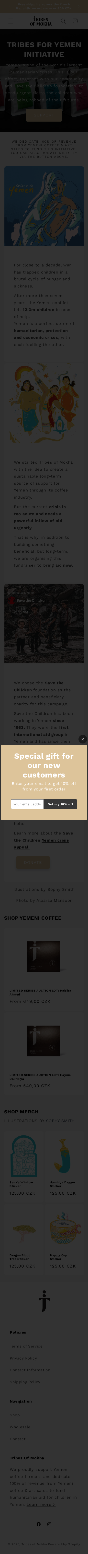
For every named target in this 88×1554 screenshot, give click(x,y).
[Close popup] (82, 739)
